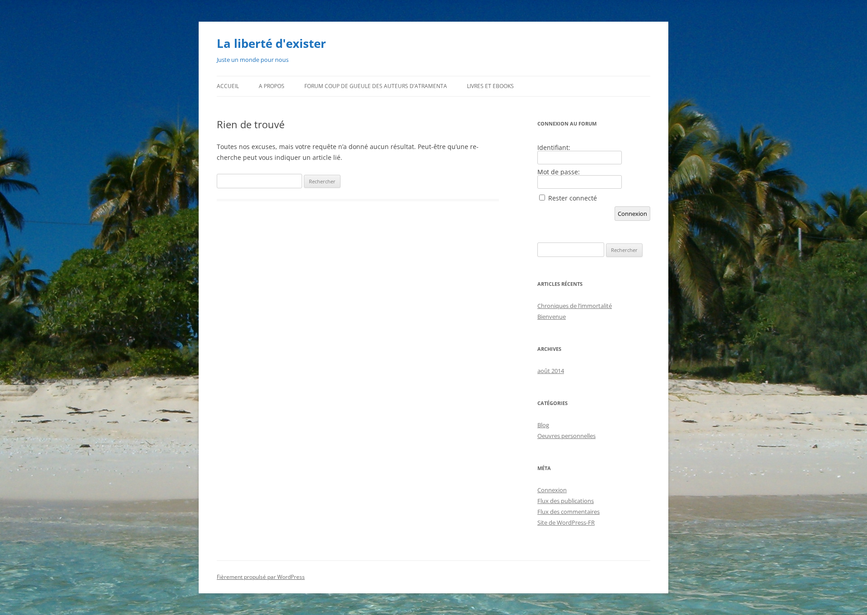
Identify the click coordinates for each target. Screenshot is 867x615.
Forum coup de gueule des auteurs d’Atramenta (375, 86)
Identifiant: (553, 147)
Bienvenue (551, 316)
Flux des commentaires (568, 512)
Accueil (228, 86)
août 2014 (550, 371)
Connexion (632, 214)
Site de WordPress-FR (566, 522)
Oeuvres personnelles (566, 436)
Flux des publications (565, 501)
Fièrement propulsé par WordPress (261, 577)
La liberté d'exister (271, 43)
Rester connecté (572, 198)
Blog (543, 425)
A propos (271, 86)
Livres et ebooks (490, 86)
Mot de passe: (558, 172)
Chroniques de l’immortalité (574, 306)
